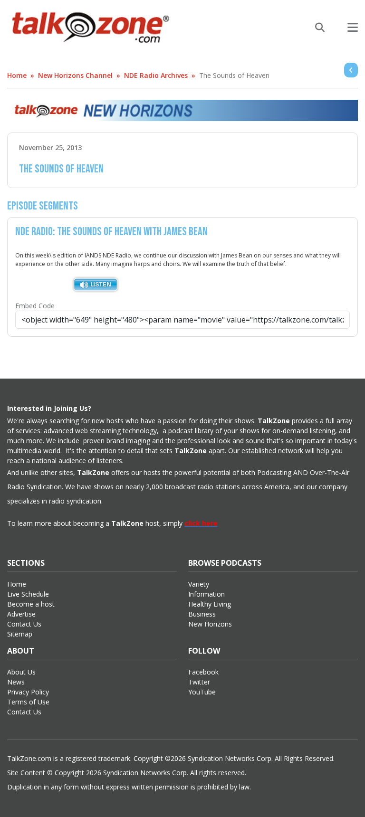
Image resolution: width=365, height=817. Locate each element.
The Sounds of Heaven (234, 75)
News (16, 681)
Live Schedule (28, 593)
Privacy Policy (28, 691)
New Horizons (210, 623)
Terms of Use (28, 701)
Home (17, 75)
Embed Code (35, 305)
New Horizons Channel (75, 75)
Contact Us (24, 623)
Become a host (31, 603)
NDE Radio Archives (156, 75)
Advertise (21, 613)
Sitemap (19, 633)
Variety (198, 584)
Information (206, 593)
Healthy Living (209, 603)
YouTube (202, 691)
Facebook (203, 671)
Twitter (199, 681)
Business (202, 613)
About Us (21, 671)
